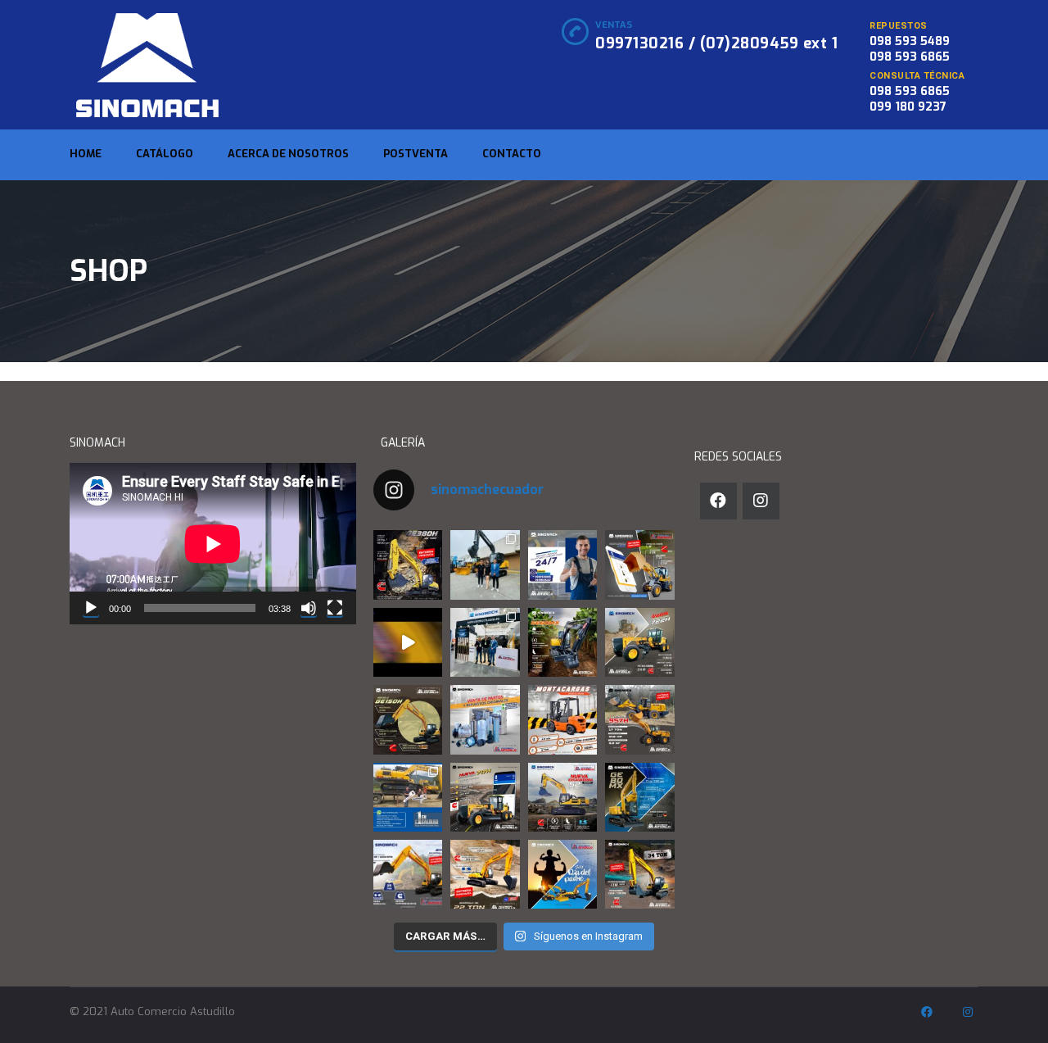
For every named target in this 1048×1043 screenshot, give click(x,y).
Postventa (415, 154)
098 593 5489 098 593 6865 (910, 49)
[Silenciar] (308, 608)
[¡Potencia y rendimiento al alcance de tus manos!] (485, 874)
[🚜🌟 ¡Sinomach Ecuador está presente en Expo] (485, 564)
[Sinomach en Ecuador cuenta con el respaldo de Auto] (485, 719)
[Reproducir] (91, 608)
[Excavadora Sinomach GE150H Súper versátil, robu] (407, 719)
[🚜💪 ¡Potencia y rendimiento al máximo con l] (640, 874)
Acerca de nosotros (288, 154)
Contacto (511, 154)
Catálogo (164, 154)
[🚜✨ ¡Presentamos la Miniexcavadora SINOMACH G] (640, 797)
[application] (213, 543)
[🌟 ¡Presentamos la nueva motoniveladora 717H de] (485, 797)
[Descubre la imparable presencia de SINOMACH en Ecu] (640, 719)
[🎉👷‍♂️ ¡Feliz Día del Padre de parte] (563, 874)
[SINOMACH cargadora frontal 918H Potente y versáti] (640, 564)
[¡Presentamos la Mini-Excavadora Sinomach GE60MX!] (563, 642)
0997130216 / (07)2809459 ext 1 (716, 43)
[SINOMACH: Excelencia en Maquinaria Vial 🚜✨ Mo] (640, 642)
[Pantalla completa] (335, 608)
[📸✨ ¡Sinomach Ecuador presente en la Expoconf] (485, 642)
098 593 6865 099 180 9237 (910, 99)
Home (86, 154)
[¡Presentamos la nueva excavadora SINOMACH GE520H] (563, 797)
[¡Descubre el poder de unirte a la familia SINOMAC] (407, 797)
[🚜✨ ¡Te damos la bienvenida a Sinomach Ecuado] (407, 642)
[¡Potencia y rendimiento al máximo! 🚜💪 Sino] (407, 874)
